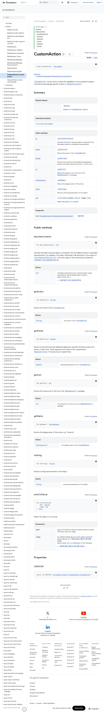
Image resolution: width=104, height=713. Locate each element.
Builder (67, 106)
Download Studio (82, 665)
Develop (50, 21)
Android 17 (70, 647)
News (31, 664)
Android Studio (88, 2)
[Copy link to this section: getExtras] (45, 331)
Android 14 (70, 657)
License (38, 703)
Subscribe (79, 708)
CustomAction (76, 109)
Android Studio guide (84, 652)
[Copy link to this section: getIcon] (43, 375)
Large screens (59, 649)
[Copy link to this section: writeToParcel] (49, 495)
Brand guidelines (49, 703)
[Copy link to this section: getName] (45, 416)
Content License (86, 596)
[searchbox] (13, 17)
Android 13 (70, 660)
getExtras (61, 158)
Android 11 (70, 666)
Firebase (32, 689)
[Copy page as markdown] (70, 54)
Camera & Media (45, 661)
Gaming (45, 647)
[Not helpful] (95, 21)
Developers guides (82, 657)
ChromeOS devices (58, 656)
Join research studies (96, 664)
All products (34, 696)
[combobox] (49, 2)
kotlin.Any (37, 74)
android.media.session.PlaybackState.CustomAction (54, 76)
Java (95, 58)
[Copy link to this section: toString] (44, 455)
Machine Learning (45, 651)
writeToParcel (63, 198)
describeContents (65, 139)
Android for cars (58, 661)
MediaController (41, 352)
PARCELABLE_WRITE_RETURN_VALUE (72, 546)
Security (32, 657)
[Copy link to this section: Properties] (49, 557)
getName (61, 180)
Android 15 (70, 653)
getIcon (61, 169)
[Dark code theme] (96, 64)
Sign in (99, 2)
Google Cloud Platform (37, 693)
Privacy (44, 665)
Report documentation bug (96, 653)
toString (61, 189)
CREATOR (81, 216)
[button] (13, 26)
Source (32, 660)
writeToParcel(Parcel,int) (45, 258)
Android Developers (40, 21)
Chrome (32, 686)
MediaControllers (74, 84)
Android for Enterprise (33, 653)
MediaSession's (64, 175)
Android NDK (83, 669)
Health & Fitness (45, 656)
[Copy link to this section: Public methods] (54, 228)
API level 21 (93, 53)
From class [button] (44, 124)
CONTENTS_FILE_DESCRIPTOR (45, 260)
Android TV (58, 665)
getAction (62, 149)
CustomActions (40, 82)
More (23, 2)
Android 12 (70, 663)
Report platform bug (96, 648)
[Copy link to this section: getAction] (45, 292)
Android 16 (70, 650)
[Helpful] (92, 21)
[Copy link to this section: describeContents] (53, 237)
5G (43, 668)
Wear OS (57, 652)
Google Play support (95, 659)
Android (32, 649)
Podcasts (33, 670)
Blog (31, 667)
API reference (8, 10)
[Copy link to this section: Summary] (47, 93)
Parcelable (48, 124)
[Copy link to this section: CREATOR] (45, 566)
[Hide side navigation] (24, 709)
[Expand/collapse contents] (45, 27)
